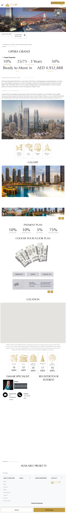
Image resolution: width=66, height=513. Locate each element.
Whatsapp (50, 510)
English (57, 2)
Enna (16, 382)
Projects (5, 487)
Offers (5, 489)
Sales (4, 481)
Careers (5, 495)
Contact (5, 498)
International (6, 492)
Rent (4, 484)
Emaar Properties (9, 57)
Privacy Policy (6, 500)
